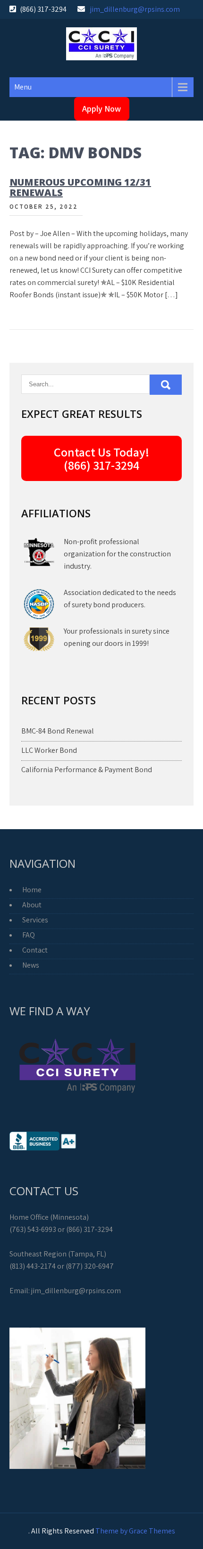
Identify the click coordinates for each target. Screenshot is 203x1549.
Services (35, 920)
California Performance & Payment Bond (86, 769)
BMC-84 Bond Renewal (57, 731)
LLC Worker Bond (49, 750)
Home (32, 890)
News (30, 965)
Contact (35, 950)
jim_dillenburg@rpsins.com (135, 9)
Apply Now (101, 108)
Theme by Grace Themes (135, 1531)
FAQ (28, 935)
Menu (23, 87)
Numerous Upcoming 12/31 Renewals (80, 187)
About (32, 905)
